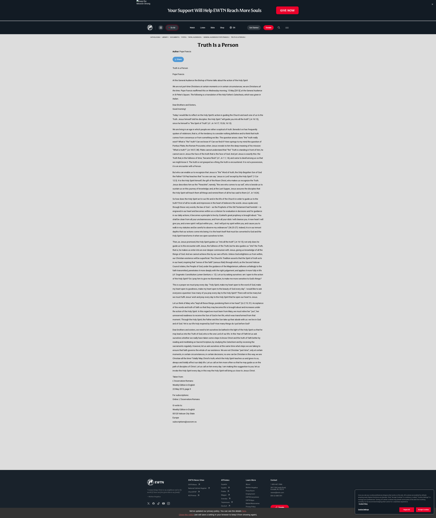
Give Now (287, 10)
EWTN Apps (250, 500)
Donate (268, 28)
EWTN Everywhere (252, 497)
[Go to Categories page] (160, 27)
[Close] (432, 4)
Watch (192, 28)
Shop (222, 28)
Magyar (224, 495)
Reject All (407, 510)
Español (224, 484)
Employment (250, 494)
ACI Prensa (192, 495)
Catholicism (155, 37)
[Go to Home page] (155, 482)
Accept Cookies (423, 510)
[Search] (278, 27)
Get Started (253, 28)
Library (165, 37)
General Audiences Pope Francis (216, 37)
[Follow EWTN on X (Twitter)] (148, 503)
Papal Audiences (194, 37)
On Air (173, 28)
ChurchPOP (192, 492)
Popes (183, 37)
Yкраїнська (225, 502)
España (224, 488)
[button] (232, 27)
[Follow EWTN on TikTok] (158, 503)
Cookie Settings (363, 509)
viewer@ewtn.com (277, 492)
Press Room (250, 491)
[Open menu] (287, 28)
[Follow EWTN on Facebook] (153, 503)
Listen (202, 28)
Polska (223, 491)
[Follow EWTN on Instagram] (168, 503)
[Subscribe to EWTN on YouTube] (163, 503)
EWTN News (192, 485)
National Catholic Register (197, 488)
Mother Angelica (252, 487)
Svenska (224, 499)
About (248, 484)
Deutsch (224, 506)
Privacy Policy (251, 507)
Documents (174, 37)
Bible (213, 28)
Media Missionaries (253, 503)
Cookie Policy (363, 504)
